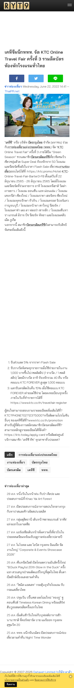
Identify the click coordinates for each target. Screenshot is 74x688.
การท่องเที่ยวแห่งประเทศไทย (25, 147)
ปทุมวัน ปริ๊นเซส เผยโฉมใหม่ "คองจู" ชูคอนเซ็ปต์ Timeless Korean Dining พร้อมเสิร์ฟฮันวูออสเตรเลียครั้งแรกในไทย (36, 602)
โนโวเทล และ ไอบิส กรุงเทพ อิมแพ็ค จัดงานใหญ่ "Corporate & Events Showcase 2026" (35, 549)
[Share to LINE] (55, 78)
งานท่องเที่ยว (16, 462)
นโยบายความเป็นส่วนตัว (17, 679)
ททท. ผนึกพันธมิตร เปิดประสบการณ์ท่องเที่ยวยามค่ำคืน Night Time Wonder (36, 635)
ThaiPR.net (12, 91)
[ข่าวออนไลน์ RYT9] (15, 5)
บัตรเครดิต (37, 157)
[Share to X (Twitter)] (36, 78)
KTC (60, 147)
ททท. (47, 147)
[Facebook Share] (16, 78)
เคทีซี (9, 142)
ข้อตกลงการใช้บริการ (45, 679)
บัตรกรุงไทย (35, 142)
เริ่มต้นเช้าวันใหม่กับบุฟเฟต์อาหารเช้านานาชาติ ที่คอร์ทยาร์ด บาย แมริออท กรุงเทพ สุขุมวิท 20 (34, 620)
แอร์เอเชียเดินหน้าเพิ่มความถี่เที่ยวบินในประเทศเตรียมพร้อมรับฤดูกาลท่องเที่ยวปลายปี (35, 534)
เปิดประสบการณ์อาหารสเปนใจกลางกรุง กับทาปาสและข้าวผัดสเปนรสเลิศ (36, 509)
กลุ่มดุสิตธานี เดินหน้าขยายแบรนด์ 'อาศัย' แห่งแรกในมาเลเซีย (37, 521)
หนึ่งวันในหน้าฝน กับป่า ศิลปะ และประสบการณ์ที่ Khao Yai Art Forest (33, 496)
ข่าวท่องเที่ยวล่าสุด (17, 486)
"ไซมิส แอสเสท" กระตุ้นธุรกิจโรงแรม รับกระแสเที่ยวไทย (35, 587)
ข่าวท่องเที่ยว (13, 86)
